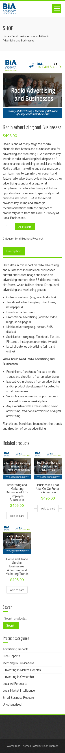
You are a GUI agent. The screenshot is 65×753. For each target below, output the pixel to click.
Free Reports (11, 656)
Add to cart (24, 226)
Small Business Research (26, 36)
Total (34, 746)
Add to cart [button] (17, 516)
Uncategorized (12, 704)
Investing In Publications (18, 663)
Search (10, 626)
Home (6, 36)
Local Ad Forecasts (15, 684)
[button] (56, 64)
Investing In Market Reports (23, 670)
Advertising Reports (16, 649)
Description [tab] (13, 251)
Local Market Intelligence (19, 691)
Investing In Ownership (19, 677)
